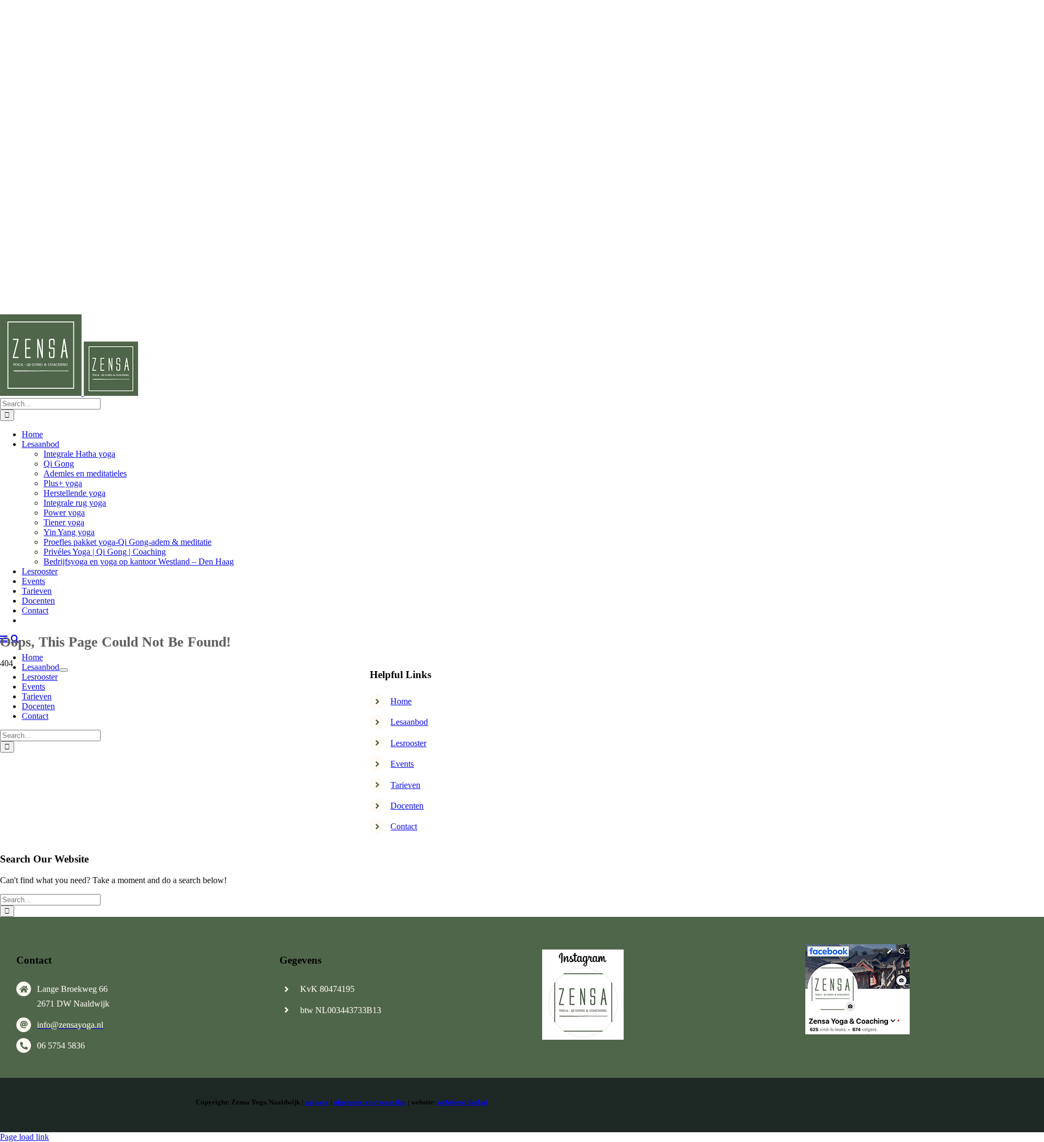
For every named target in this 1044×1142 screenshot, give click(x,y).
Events (402, 763)
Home (401, 701)
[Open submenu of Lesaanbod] (63, 670)
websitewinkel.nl (462, 1102)
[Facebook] (857, 948)
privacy (317, 1102)
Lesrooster (408, 743)
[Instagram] (583, 953)
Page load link (24, 1136)
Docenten (407, 805)
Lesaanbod (409, 722)
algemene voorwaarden (370, 1102)
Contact (403, 826)
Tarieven (405, 785)
